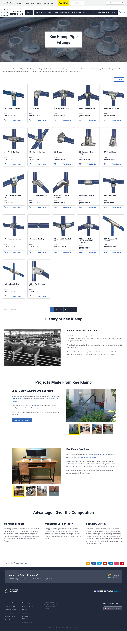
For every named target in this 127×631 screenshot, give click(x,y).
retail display (51, 399)
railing (55, 396)
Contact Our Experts (22, 420)
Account (39, 3)
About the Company (10, 606)
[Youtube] (105, 563)
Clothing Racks (102, 12)
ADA (91, 12)
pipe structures (102, 454)
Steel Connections (61, 12)
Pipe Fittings (40, 12)
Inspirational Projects (11, 603)
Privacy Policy (26, 603)
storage (14, 401)
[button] (74, 429)
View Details (17, 121)
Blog (113, 12)
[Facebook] (93, 563)
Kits (28, 12)
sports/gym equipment (88, 457)
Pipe (49, 12)
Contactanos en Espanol (26, 617)
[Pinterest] (122, 563)
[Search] (122, 3)
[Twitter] (99, 563)
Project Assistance (10, 609)
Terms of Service (10, 616)
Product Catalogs (27, 622)
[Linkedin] (110, 563)
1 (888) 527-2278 (78, 3)
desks (92, 454)
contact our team (31, 405)
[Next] (75, 309)
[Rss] (88, 563)
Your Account (9, 613)
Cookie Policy (9, 620)
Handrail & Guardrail (78, 12)
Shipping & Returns (27, 606)
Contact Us (25, 613)
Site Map (24, 609)
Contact (46, 3)
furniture (74, 457)
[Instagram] (116, 563)
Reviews (53, 3)
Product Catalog (29, 3)
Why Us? (19, 3)
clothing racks (16, 399)
